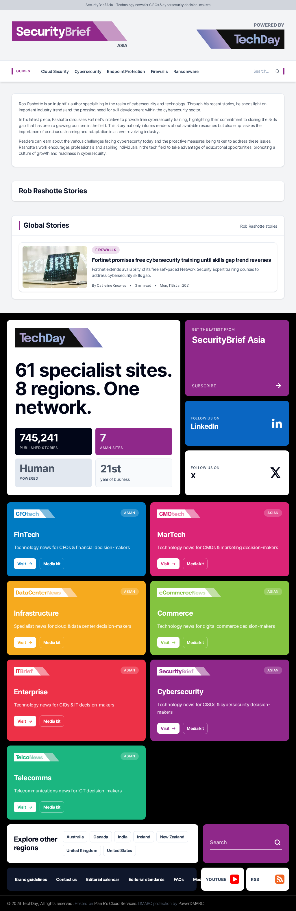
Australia (75, 836)
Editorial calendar (102, 879)
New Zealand (172, 836)
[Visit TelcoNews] (45, 757)
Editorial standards (146, 879)
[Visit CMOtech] (189, 513)
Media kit (51, 563)
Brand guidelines (31, 879)
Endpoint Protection (126, 71)
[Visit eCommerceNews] (189, 592)
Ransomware (186, 71)
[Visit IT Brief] (45, 671)
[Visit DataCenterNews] (45, 592)
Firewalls (159, 71)
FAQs (179, 879)
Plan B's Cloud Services (115, 903)
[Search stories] (277, 842)
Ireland (143, 836)
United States (119, 850)
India (122, 836)
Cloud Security (55, 71)
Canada (100, 836)
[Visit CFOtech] (45, 513)
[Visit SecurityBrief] (189, 671)
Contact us (66, 879)
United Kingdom (81, 850)
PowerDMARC (191, 903)
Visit (21, 563)
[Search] (277, 71)
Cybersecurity (88, 71)
